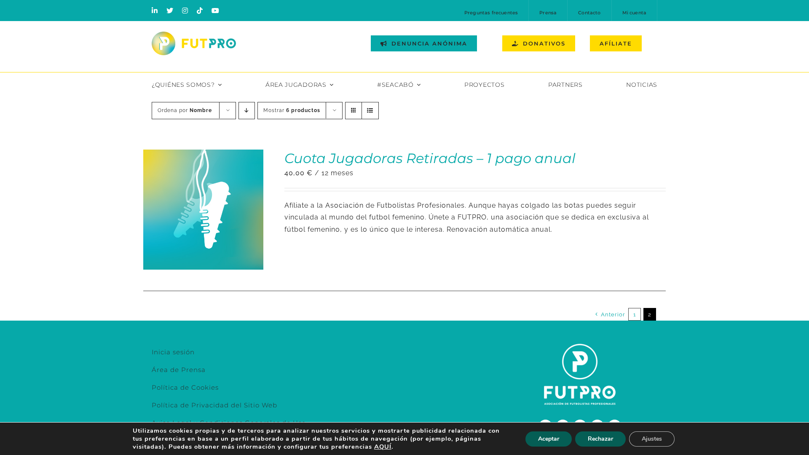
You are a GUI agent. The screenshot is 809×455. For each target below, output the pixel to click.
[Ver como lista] (370, 110)
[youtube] (216, 10)
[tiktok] (200, 10)
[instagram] (185, 10)
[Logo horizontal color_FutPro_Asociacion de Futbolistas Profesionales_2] (194, 35)
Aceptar (548, 439)
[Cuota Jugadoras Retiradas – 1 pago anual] (203, 155)
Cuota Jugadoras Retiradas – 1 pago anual (430, 158)
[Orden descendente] (246, 110)
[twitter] (170, 10)
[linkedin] (155, 10)
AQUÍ (382, 446)
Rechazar (600, 439)
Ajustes (652, 439)
